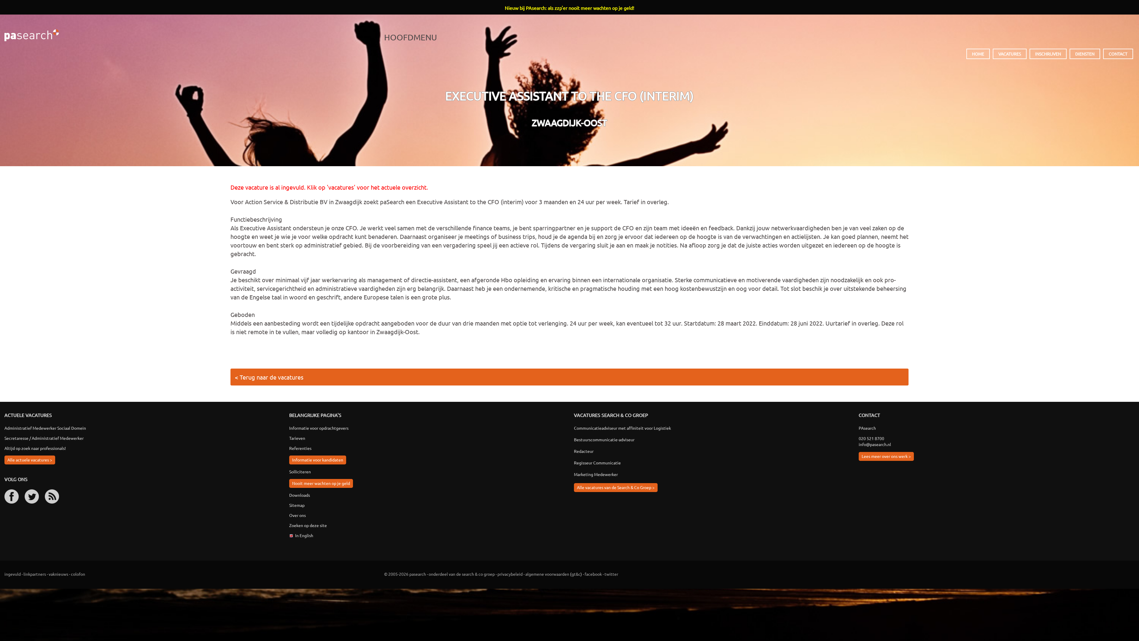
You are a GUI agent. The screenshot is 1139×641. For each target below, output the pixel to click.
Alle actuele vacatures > (29, 459)
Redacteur (584, 451)
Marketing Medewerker (596, 474)
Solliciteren (300, 471)
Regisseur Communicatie (597, 462)
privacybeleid (510, 574)
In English (304, 535)
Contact (1118, 53)
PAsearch (31, 35)
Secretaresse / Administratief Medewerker (44, 438)
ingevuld (12, 574)
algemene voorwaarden (547, 574)
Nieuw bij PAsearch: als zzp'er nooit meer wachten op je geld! (569, 8)
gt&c (576, 574)
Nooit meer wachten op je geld (321, 483)
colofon (78, 574)
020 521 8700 (871, 438)
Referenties (300, 448)
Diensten (1085, 53)
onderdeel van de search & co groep (462, 574)
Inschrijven (1048, 53)
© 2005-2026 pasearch (405, 574)
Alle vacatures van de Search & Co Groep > (616, 487)
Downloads (299, 495)
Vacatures (1009, 53)
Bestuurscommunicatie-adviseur (604, 439)
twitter (611, 574)
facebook (593, 574)
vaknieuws (58, 574)
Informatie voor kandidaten (317, 459)
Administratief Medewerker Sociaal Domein (45, 428)
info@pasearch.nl (875, 444)
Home (978, 53)
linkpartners (34, 574)
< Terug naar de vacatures (269, 377)
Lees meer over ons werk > (886, 456)
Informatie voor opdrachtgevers (319, 428)
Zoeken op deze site (308, 525)
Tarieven (297, 438)
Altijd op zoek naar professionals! (35, 448)
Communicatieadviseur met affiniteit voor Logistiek (622, 428)
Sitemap (297, 505)
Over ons (297, 515)
